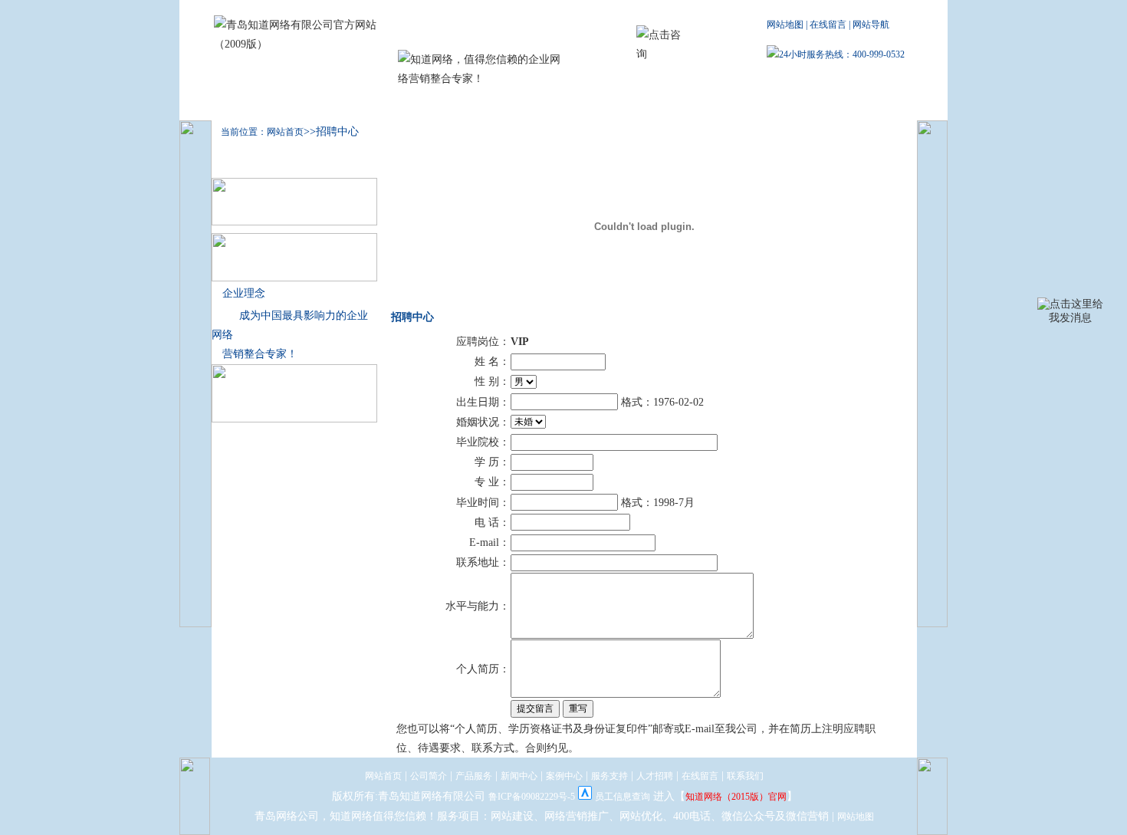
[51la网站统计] (585, 796)
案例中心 (542, 104)
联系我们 (764, 104)
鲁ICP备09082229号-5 (531, 796)
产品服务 (395, 104)
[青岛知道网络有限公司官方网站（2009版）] (302, 44)
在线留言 (828, 24)
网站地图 (785, 24)
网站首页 (383, 776)
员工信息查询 (622, 796)
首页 (244, 104)
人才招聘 (690, 104)
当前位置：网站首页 (258, 132)
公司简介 (322, 104)
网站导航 (871, 24)
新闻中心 (468, 104)
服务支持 (616, 104)
